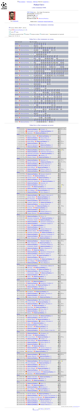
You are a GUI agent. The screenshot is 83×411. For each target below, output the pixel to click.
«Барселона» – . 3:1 (37, 373)
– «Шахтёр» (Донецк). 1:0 (39, 400)
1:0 (45, 65)
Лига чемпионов (22, 1)
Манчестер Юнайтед (18, 29)
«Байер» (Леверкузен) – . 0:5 (39, 399)
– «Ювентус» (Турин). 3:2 (39, 149)
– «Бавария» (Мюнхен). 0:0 (39, 228)
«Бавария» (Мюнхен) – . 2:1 (39, 213)
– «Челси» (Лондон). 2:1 (38, 370)
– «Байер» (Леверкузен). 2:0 (39, 248)
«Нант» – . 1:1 (36, 225)
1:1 (45, 57)
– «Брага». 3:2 (36, 383)
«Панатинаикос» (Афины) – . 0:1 (40, 272)
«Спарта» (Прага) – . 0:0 (38, 285)
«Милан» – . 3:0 (36, 312)
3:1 (56, 61)
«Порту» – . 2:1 (36, 276)
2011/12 (16, 111)
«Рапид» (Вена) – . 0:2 (38, 141)
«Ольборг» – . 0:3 (37, 335)
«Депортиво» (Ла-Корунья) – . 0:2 (40, 232)
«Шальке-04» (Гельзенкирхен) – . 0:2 (41, 371)
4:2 (34, 44)
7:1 (54, 91)
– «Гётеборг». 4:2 (37, 129)
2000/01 (16, 64)
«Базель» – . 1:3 (36, 250)
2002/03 (16, 73)
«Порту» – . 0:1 (36, 346)
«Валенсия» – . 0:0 (37, 207)
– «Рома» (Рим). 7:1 (37, 309)
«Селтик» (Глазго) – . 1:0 (38, 301)
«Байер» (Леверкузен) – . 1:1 (39, 237)
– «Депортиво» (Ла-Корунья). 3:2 (40, 234)
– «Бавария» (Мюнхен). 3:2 (39, 358)
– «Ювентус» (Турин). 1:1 (39, 169)
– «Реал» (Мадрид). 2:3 (38, 192)
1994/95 (16, 43)
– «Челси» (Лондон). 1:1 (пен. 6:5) (41, 330)
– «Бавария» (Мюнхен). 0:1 (39, 211)
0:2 (47, 61)
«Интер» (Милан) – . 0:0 (38, 340)
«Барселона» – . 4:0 (37, 133)
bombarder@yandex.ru (76, 406)
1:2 (43, 65)
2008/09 (16, 98)
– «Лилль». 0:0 (36, 295)
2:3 (62, 61)
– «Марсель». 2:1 (37, 366)
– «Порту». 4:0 (36, 143)
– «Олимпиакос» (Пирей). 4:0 (40, 244)
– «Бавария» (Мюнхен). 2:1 (39, 171)
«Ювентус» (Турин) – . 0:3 (39, 255)
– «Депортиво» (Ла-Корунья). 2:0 (40, 251)
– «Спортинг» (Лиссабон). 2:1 (40, 321)
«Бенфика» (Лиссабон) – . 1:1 (39, 376)
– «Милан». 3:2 (36, 311)
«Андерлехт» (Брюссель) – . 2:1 (40, 202)
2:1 (56, 57)
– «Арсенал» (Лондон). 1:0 (39, 347)
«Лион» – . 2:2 (36, 281)
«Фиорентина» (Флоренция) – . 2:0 (41, 181)
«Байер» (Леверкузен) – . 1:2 (39, 242)
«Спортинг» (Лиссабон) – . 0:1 (40, 315)
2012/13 (16, 115)
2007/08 (16, 94)
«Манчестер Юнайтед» (43, 18)
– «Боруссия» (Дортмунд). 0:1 (40, 146)
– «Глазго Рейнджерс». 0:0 (39, 361)
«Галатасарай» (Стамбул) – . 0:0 (40, 131)
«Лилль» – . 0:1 (36, 305)
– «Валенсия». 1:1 (37, 209)
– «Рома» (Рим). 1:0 (37, 317)
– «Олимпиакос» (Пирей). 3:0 (40, 223)
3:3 (34, 57)
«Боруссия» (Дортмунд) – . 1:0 (40, 145)
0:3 (45, 82)
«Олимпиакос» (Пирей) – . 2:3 (40, 246)
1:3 (43, 44)
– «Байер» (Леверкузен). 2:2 (39, 236)
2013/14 (16, 119)
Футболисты (29, 1)
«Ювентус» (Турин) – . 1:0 (39, 136)
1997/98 (16, 52)
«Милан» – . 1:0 (36, 288)
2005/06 (16, 86)
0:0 (36, 44)
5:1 (34, 65)
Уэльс (36, 15)
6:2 (39, 57)
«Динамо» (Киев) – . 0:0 (38, 196)
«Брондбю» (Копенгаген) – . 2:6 (40, 162)
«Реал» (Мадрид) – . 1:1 (38, 388)
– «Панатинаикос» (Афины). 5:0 (40, 265)
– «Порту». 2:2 (36, 344)
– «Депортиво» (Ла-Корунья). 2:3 (40, 221)
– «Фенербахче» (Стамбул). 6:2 (40, 283)
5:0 (41, 57)
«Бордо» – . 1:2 (36, 186)
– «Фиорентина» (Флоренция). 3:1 (41, 188)
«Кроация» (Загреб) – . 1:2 (39, 177)
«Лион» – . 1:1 (36, 323)
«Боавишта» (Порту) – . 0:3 (39, 230)
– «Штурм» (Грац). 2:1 (38, 179)
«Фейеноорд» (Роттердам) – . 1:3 (40, 153)
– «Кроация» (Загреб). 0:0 (39, 174)
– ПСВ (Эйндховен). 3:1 (38, 200)
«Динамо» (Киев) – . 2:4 (38, 319)
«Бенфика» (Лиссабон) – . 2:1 (39, 297)
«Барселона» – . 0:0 (37, 326)
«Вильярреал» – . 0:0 (37, 291)
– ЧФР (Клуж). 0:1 (37, 387)
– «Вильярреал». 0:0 (37, 333)
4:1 (41, 82)
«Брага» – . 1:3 (36, 385)
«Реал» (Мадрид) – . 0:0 (38, 190)
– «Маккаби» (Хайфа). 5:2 (39, 241)
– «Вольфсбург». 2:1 (37, 354)
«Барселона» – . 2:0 (37, 351)
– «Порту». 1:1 (36, 278)
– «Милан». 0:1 (36, 286)
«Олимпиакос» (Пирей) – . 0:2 (40, 219)
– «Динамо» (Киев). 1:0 (38, 204)
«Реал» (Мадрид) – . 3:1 (38, 260)
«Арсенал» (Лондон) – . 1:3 (39, 349)
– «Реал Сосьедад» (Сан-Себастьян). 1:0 (42, 395)
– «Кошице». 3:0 (37, 155)
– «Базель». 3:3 (36, 378)
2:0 (36, 48)
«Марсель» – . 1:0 (37, 175)
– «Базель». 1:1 (36, 257)
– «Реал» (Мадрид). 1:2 (38, 390)
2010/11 (16, 107)
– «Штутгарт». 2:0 (37, 274)
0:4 (41, 44)
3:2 (54, 57)
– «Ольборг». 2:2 (37, 338)
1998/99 (16, 56)
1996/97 (16, 48)
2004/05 (16, 82)
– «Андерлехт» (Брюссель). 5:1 (40, 195)
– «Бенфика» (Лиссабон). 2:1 (39, 293)
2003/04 (16, 77)
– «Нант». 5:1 (36, 227)
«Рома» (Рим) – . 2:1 (37, 307)
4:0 (45, 44)
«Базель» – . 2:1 (36, 380)
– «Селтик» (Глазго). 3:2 (38, 300)
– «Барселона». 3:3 (37, 160)
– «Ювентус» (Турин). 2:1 (39, 253)
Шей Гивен (35, 1)
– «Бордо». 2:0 (36, 184)
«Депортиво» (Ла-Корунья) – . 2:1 (40, 218)
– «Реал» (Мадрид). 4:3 (38, 262)
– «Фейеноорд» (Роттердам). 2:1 (40, 151)
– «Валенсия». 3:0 (37, 183)
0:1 (34, 48)
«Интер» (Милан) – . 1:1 (38, 167)
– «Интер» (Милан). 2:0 (38, 165)
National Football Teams (48, 21)
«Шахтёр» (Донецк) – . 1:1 (39, 393)
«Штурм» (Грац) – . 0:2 (38, 206)
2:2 (39, 44)
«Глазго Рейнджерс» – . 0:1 (39, 269)
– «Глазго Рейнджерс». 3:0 (39, 271)
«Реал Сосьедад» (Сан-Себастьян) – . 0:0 (42, 397)
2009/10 (16, 102)
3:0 (36, 61)
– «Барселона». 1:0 (37, 328)
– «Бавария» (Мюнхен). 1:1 (39, 163)
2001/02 (16, 69)
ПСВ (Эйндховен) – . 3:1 (38, 198)
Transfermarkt (15, 21)
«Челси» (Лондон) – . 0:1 (38, 368)
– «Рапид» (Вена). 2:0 (38, 137)
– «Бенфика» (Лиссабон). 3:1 (39, 303)
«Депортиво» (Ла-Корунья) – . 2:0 (40, 259)
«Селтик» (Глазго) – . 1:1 (38, 336)
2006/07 (16, 90)
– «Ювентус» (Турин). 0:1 (39, 139)
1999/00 (16, 60)
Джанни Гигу (45, 1)
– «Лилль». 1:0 (36, 216)
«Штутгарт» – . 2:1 (37, 267)
